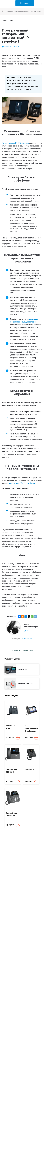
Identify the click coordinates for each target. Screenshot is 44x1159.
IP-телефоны (27, 639)
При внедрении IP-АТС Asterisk (15, 143)
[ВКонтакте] (19, 616)
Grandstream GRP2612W (11, 814)
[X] (29, 616)
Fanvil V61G (29, 769)
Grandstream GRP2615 (11, 770)
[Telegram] (35, 616)
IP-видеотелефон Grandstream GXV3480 (31, 730)
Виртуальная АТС (25, 684)
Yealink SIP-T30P (11, 727)
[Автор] (26, 630)
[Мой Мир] (25, 616)
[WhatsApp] (32, 616)
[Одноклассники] (22, 616)
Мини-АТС (22, 669)
